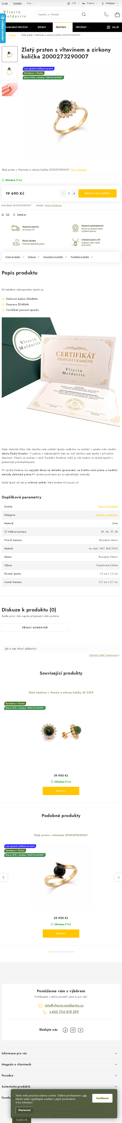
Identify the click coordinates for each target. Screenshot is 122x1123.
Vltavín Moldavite (53, 205)
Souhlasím (102, 1098)
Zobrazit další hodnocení (103, 655)
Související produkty (53, 256)
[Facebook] (65, 1030)
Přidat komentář (35, 627)
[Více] (113, 27)
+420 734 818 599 (107, 14)
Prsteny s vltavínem (107, 515)
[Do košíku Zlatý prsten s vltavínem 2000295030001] (61, 933)
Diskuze (32, 256)
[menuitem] (18, 27)
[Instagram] (72, 1030)
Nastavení (24, 1110)
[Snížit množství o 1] (64, 193)
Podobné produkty (80, 256)
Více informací (78, 170)
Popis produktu (13, 256)
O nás (5, 3)
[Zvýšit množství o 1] (74, 193)
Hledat (83, 14)
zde (84, 1095)
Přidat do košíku (97, 193)
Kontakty (18, 3)
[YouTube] (80, 1030)
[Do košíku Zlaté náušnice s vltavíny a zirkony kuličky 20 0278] (61, 791)
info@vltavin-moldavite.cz (64, 1005)
